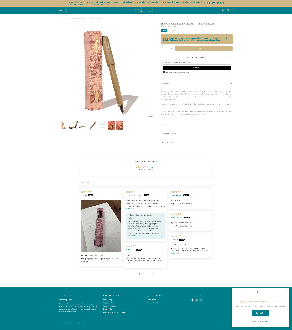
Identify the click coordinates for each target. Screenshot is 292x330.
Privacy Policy (108, 309)
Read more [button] (130, 208)
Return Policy (107, 300)
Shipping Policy (108, 303)
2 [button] (143, 274)
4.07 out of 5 (151, 167)
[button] (166, 26)
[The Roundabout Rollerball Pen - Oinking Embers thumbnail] (63, 125)
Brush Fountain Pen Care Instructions (115, 312)
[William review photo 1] (101, 226)
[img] (86, 192)
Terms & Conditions (109, 306)
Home (61, 18)
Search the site (151, 300)
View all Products (152, 303)
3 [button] (146, 274)
